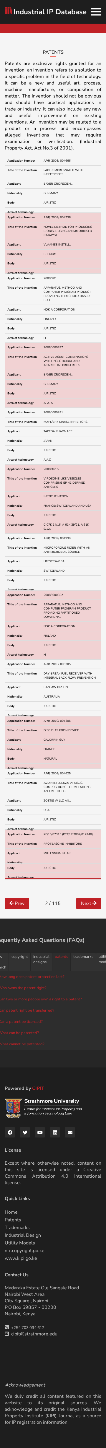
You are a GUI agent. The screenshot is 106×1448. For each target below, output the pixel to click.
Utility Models (20, 1243)
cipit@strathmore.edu (34, 1334)
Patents (13, 1220)
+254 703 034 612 (27, 1327)
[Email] (70, 1132)
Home (11, 1212)
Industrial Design (23, 1235)
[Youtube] (40, 1132)
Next (86, 903)
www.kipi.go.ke (21, 1258)
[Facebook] (10, 1132)
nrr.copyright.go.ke (24, 1250)
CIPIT (38, 1088)
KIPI (51, 1416)
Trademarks (17, 1227)
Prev (19, 903)
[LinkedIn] (55, 1132)
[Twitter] (25, 1132)
